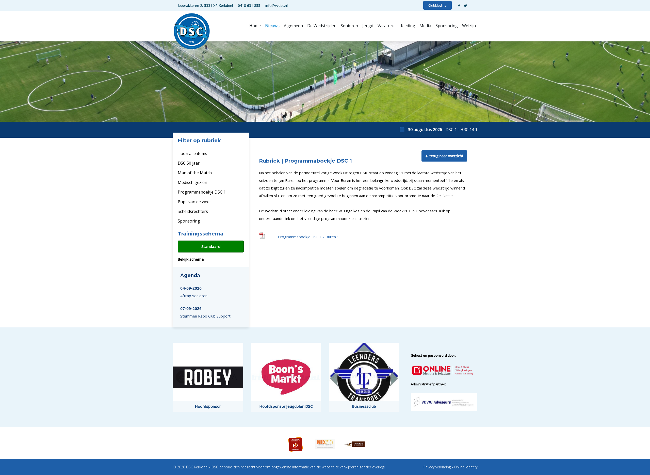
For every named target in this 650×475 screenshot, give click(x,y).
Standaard (210, 246)
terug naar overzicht (445, 155)
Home (255, 25)
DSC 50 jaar (189, 163)
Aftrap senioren (193, 292)
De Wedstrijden (321, 25)
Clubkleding (437, 5)
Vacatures (387, 25)
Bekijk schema (191, 259)
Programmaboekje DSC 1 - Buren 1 (308, 236)
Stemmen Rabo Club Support (205, 312)
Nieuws (272, 25)
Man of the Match (195, 173)
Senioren (349, 25)
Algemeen (293, 25)
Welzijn (469, 25)
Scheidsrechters (193, 211)
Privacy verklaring (437, 467)
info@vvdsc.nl (276, 5)
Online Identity (465, 467)
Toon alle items (192, 153)
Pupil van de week (195, 201)
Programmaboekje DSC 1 (202, 192)
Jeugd (367, 25)
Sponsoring (446, 25)
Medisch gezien (192, 182)
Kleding (408, 25)
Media (425, 25)
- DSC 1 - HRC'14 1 (442, 129)
